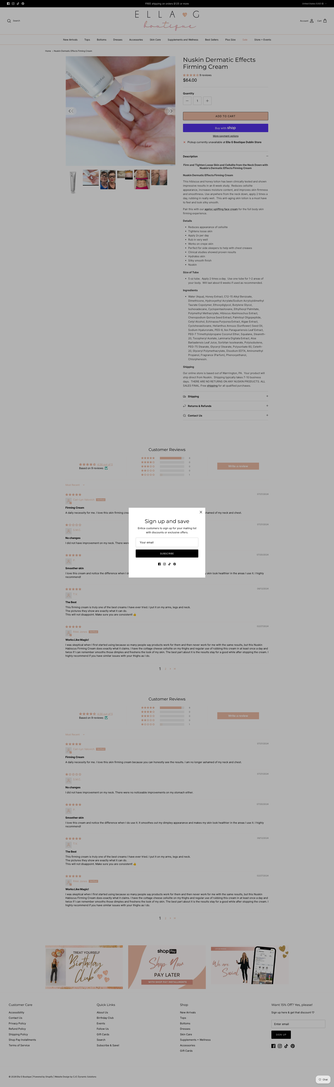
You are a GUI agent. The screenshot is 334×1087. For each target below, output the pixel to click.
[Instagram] (164, 564)
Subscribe (167, 553)
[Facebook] (159, 564)
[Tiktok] (169, 564)
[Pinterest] (174, 564)
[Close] (201, 512)
